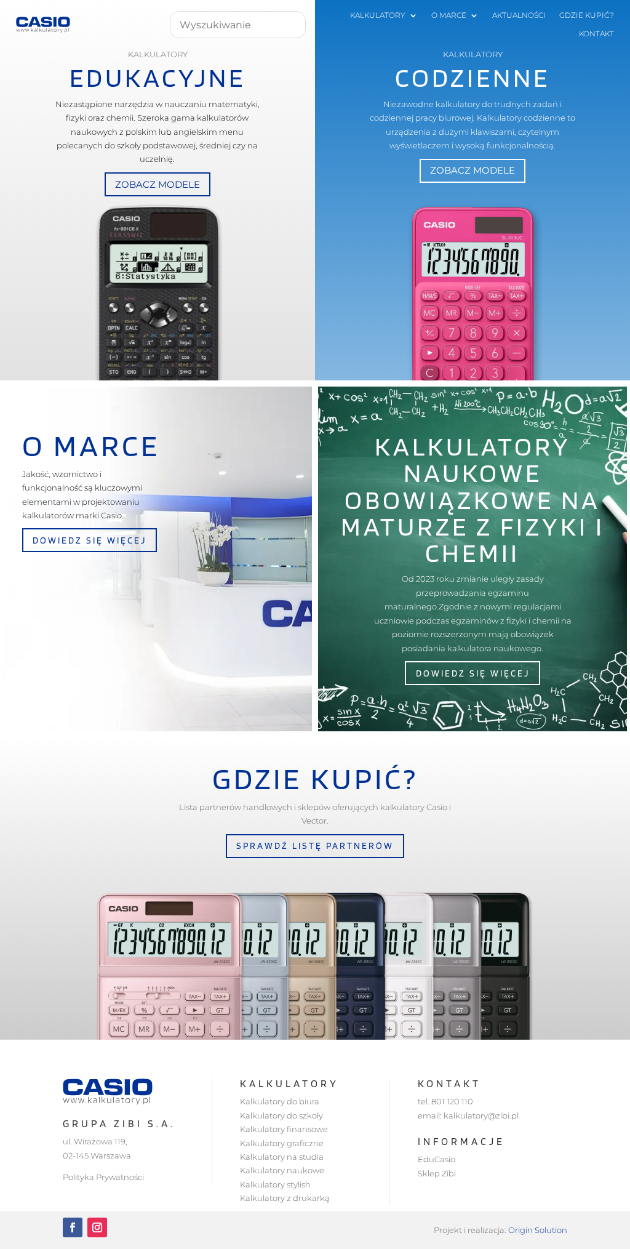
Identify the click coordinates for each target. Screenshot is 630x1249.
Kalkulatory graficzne (282, 1143)
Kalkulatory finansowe (284, 1129)
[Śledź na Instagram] (97, 1227)
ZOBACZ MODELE (157, 184)
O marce (448, 15)
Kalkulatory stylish (275, 1184)
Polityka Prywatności (103, 1177)
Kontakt (596, 34)
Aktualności (519, 15)
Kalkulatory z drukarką (285, 1198)
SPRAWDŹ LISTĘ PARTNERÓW (315, 845)
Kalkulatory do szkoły (281, 1115)
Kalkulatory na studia (282, 1157)
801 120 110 (452, 1101)
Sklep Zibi (437, 1173)
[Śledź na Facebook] (72, 1227)
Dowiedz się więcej (473, 673)
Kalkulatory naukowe (282, 1170)
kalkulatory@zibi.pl (481, 1115)
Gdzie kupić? (586, 15)
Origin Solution (537, 1230)
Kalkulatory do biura (279, 1101)
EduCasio (436, 1159)
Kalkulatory (377, 15)
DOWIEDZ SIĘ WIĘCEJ (89, 540)
